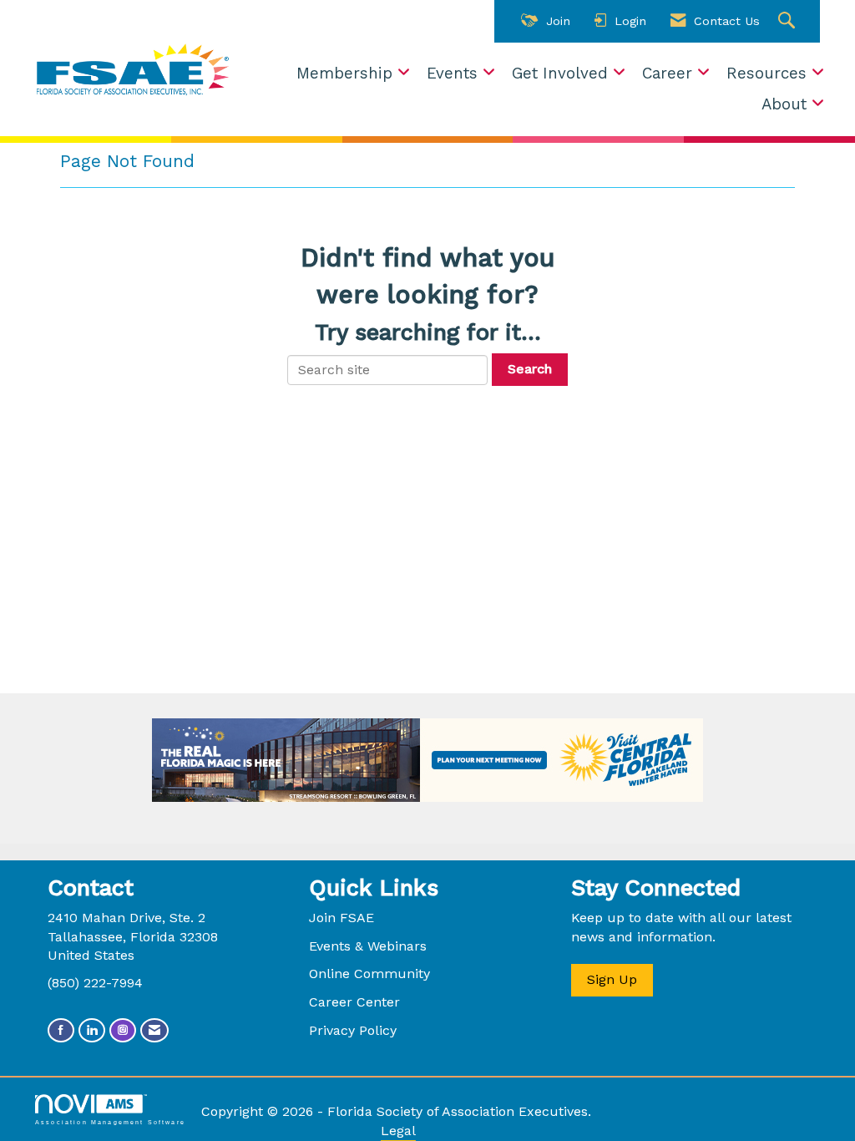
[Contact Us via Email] (154, 1030)
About (786, 104)
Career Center (354, 1002)
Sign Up (612, 979)
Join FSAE (341, 917)
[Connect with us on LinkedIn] (91, 1030)
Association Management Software (110, 1121)
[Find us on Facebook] (61, 1030)
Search (530, 369)
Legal (398, 1130)
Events (455, 73)
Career (669, 73)
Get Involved (562, 73)
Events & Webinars (368, 946)
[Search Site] (788, 21)
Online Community (369, 973)
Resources (769, 73)
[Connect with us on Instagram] (122, 1030)
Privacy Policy (353, 1030)
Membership (346, 73)
